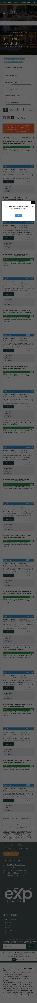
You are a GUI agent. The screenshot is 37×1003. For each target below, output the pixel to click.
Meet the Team (11, 930)
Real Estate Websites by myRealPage (18, 956)
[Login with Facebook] (4, 119)
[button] (7, 939)
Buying (8, 925)
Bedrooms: (11, 82)
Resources (9, 933)
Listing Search (10, 920)
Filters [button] (30, 110)
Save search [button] (5, 110)
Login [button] (21, 118)
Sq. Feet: (11, 102)
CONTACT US (11, 854)
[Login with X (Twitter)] (12, 119)
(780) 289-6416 (13, 2)
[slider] (16, 78)
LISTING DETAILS (8, 181)
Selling (7, 928)
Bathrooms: (11, 89)
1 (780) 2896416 (8, 190)
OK (18, 215)
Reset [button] (23, 110)
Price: (12, 76)
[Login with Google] (8, 119)
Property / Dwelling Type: (13, 67)
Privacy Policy (18, 954)
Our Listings (9, 922)
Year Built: (12, 95)
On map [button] (17, 110)
